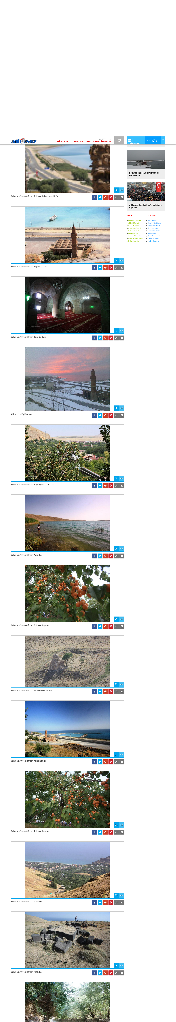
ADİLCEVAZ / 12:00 (84, 4)
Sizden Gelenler (153, 74)
